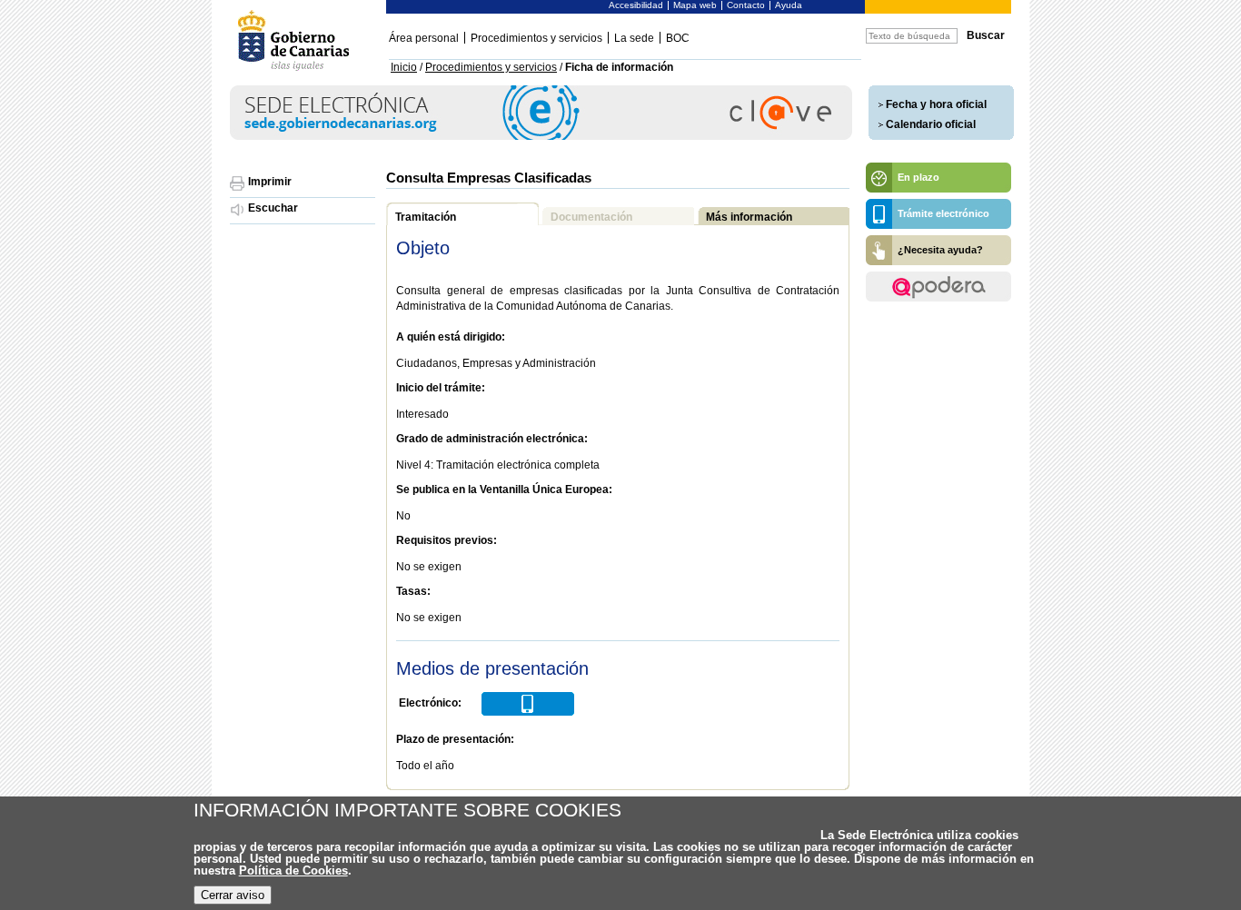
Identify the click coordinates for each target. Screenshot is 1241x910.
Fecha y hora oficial (936, 104)
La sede (634, 38)
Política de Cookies (293, 870)
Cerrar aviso (232, 895)
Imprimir (270, 181)
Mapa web (695, 5)
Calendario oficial (931, 124)
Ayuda (788, 5)
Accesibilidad (636, 5)
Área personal (424, 38)
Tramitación (425, 217)
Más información (749, 217)
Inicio (404, 67)
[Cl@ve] (541, 137)
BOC (678, 38)
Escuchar (273, 208)
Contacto (746, 5)
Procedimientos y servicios (536, 38)
